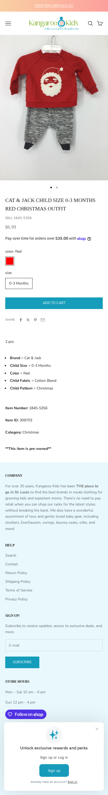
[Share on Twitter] (28, 320)
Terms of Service (18, 590)
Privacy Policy (16, 599)
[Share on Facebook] (21, 320)
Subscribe (22, 662)
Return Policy (16, 572)
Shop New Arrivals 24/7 (54, 5)
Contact (11, 564)
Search (10, 555)
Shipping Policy (17, 581)
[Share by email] (43, 320)
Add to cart (54, 303)
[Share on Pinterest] (35, 320)
